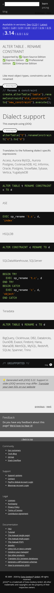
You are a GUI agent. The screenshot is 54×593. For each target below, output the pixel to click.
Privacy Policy (13, 507)
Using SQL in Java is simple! (19, 548)
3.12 (26, 33)
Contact (11, 478)
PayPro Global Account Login (20, 482)
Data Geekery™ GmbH (30, 576)
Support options (15, 475)
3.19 (20, 27)
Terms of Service (15, 510)
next (48, 406)
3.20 (13, 27)
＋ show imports (10, 86)
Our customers (14, 450)
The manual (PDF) (16, 542)
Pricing (45, 7)
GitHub (11, 457)
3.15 (49, 27)
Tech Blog (12, 453)
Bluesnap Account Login (18, 485)
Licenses (11, 500)
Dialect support (24, 116)
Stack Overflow (14, 460)
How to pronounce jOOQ (19, 565)
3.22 (34, 24)
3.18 (27, 27)
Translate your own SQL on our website (26, 385)
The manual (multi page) (18, 538)
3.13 (19, 33)
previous (40, 406)
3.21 (5, 27)
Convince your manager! (18, 552)
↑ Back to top (27, 439)
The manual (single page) (19, 535)
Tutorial (11, 532)
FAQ (10, 529)
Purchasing (12, 503)
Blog (5, 11)
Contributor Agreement (18, 513)
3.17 (34, 27)
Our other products (16, 555)
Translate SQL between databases (23, 558)
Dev (29, 24)
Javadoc (11, 545)
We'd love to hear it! (21, 425)
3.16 (41, 27)
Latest (43, 24)
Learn (45, 3)
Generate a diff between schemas (22, 562)
